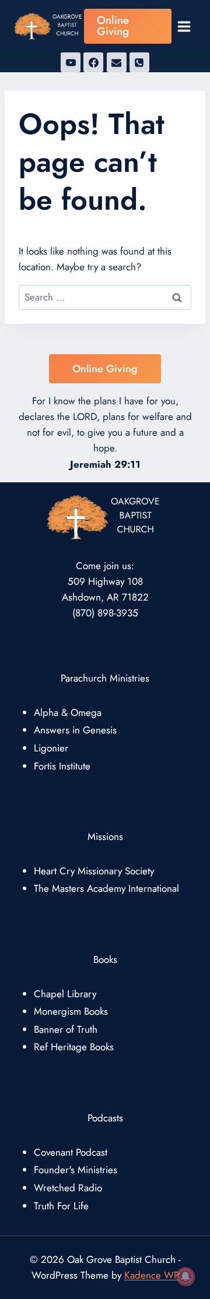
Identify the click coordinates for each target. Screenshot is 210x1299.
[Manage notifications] (185, 1276)
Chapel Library (65, 994)
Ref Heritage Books (74, 1047)
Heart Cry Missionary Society (94, 871)
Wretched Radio (68, 1188)
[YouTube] (70, 62)
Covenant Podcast (70, 1152)
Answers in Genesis (75, 730)
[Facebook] (93, 62)
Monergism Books (71, 1011)
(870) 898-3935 (105, 613)
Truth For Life (61, 1206)
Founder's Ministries (75, 1170)
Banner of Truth (65, 1029)
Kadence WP (151, 1275)
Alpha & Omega (68, 712)
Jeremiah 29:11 (105, 464)
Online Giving (113, 25)
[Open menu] (184, 26)
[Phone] (139, 62)
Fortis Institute (62, 766)
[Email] (117, 62)
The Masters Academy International (106, 888)
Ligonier (51, 748)
